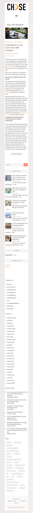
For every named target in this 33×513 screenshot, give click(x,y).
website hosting (10, 490)
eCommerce (9, 445)
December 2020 (11, 339)
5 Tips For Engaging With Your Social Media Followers (16, 417)
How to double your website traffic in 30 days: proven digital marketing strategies (17, 394)
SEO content (20, 476)
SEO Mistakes (10, 479)
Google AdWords (11, 295)
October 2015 (10, 366)
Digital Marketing (11, 289)
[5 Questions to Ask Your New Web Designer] (16, 33)
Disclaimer (22, 501)
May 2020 (9, 345)
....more (15, 184)
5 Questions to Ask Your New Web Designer (14, 48)
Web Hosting (10, 308)
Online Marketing (11, 298)
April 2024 (9, 320)
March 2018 (10, 353)
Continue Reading (16, 154)
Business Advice (11, 287)
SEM (8, 476)
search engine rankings (17, 473)
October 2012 (10, 375)
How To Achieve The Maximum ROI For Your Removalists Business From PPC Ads (17, 430)
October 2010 (10, 380)
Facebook (7, 265)
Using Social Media (11, 488)
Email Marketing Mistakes (13, 451)
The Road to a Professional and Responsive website (15, 406)
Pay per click (10, 468)
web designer (19, 42)
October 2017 (10, 356)
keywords (9, 456)
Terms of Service (12, 501)
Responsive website (11, 470)
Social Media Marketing (13, 303)
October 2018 (10, 350)
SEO (8, 300)
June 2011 (10, 377)
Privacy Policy (16, 498)
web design (10, 66)
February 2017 (11, 358)
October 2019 (10, 347)
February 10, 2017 (9, 56)
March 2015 (10, 369)
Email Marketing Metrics (12, 448)
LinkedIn (16, 462)
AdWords (9, 442)
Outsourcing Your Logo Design (15, 412)
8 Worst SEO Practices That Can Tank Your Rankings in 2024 (16, 400)
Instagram (16, 453)
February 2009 (11, 383)
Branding (9, 284)
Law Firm (9, 462)
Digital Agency (17, 442)
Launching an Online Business (14, 459)
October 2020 (10, 342)
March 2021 (10, 337)
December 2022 (11, 328)
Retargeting (22, 470)
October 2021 (10, 334)
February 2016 (11, 364)
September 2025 (11, 317)
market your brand (20, 465)
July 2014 (9, 372)
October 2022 (10, 331)
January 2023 (10, 326)
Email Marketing (11, 292)
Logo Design (9, 465)
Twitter (7, 267)
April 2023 (9, 323)
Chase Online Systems (12, 53)
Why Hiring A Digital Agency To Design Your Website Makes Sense (17, 423)
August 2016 (10, 361)
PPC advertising (19, 468)
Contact (16, 503)
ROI (7, 473)
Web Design (9, 42)
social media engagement (13, 482)
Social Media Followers (12, 485)
